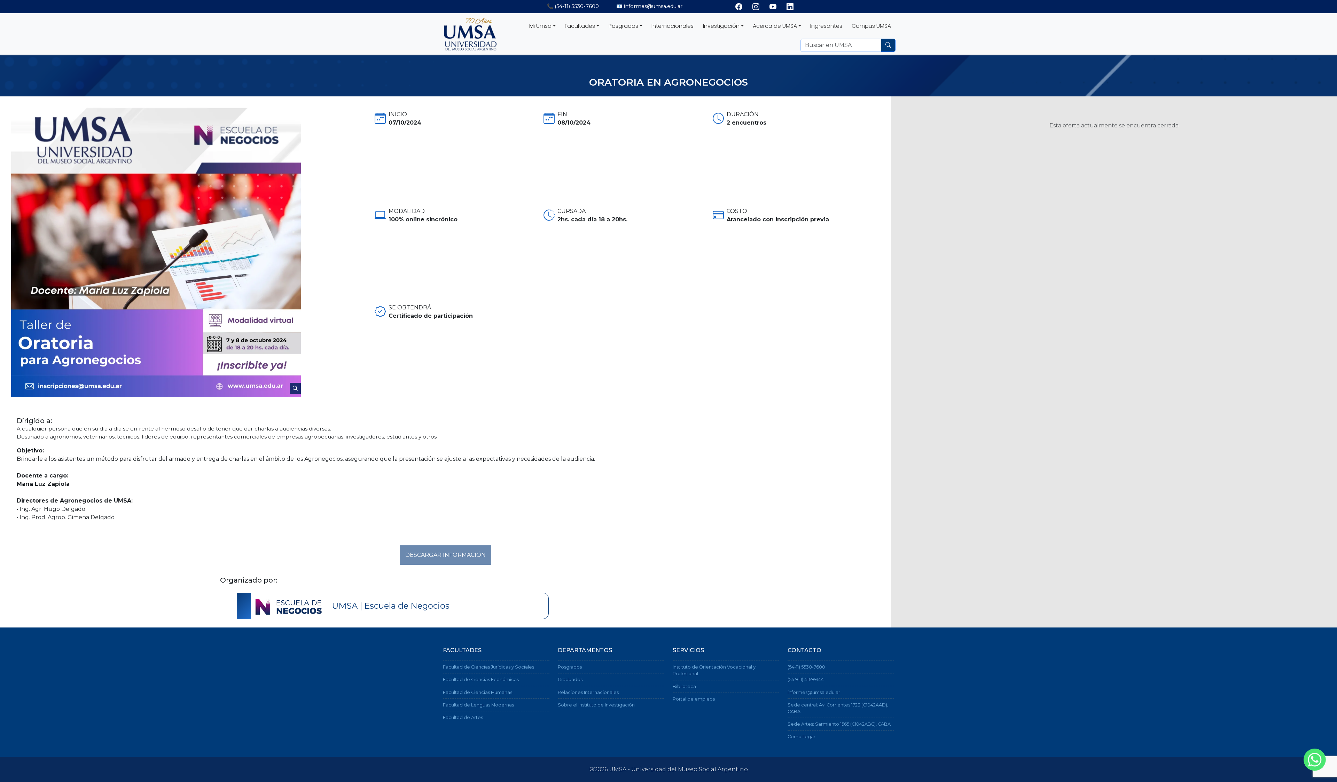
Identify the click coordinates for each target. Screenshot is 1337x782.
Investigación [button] (721, 26)
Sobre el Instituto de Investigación (596, 705)
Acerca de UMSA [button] (775, 26)
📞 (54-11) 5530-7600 (573, 6)
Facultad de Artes (463, 717)
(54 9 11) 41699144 (806, 679)
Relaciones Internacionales (588, 692)
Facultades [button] (580, 26)
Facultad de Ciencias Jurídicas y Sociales (488, 667)
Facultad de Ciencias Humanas (477, 692)
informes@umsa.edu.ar (814, 692)
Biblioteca (684, 686)
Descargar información (445, 555)
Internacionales (672, 26)
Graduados (570, 679)
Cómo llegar (801, 736)
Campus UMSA (871, 26)
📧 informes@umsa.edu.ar (649, 6)
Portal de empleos (694, 699)
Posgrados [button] (623, 26)
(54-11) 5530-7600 (806, 667)
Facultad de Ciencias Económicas (481, 679)
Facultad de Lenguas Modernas (478, 705)
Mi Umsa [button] (540, 26)
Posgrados (570, 667)
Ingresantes (826, 26)
